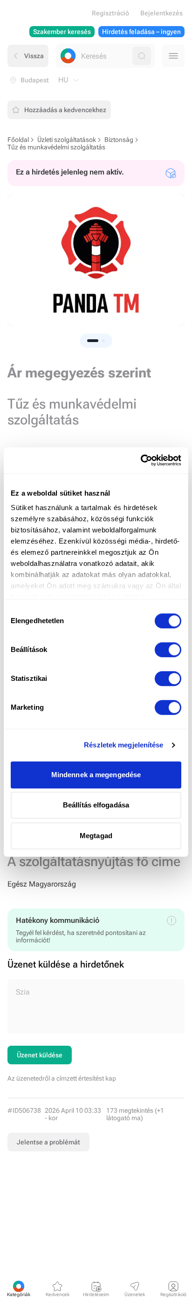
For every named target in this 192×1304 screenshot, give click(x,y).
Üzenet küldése (39, 1055)
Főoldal (18, 139)
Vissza (34, 56)
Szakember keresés (62, 31)
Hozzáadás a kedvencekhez (65, 110)
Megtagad (96, 836)
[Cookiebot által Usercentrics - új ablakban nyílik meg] (140, 460)
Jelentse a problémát (48, 1142)
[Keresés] (141, 56)
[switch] (168, 649)
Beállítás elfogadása (96, 805)
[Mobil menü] (173, 56)
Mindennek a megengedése (96, 775)
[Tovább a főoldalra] (68, 55)
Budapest (35, 80)
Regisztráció (110, 13)
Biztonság (118, 139)
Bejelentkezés (161, 13)
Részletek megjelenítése (123, 745)
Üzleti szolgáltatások (66, 139)
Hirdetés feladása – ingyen (141, 31)
